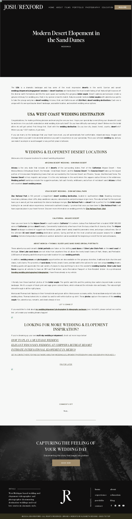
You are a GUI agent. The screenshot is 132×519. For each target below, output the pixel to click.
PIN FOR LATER (66, 365)
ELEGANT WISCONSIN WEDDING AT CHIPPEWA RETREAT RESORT (51, 345)
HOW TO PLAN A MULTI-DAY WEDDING (35, 340)
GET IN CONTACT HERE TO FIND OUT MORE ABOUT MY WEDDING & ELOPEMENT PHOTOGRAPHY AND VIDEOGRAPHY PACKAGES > (63, 355)
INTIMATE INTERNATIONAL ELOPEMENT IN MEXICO (43, 350)
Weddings (66, 47)
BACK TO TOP (104, 517)
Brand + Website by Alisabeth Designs (80, 517)
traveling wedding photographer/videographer (29, 272)
